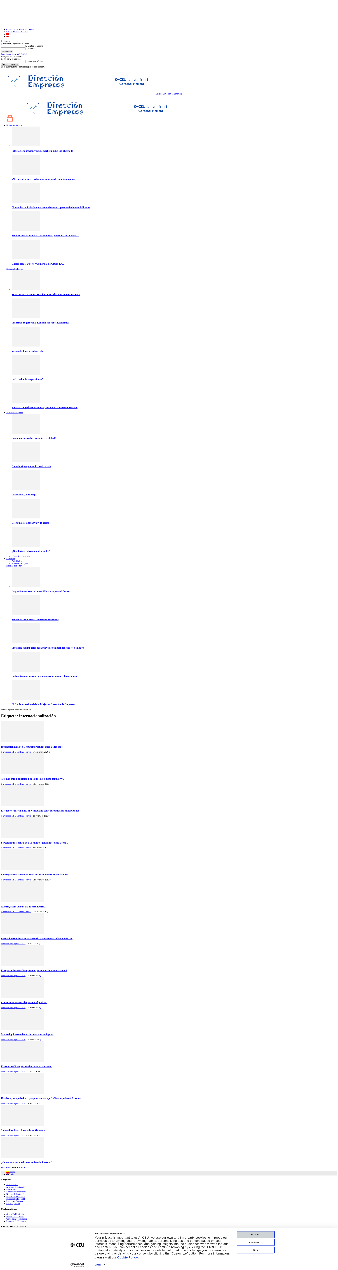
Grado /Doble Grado (15, 1214)
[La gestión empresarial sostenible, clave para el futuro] (26, 586)
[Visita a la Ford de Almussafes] (26, 346)
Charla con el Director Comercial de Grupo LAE (38, 263)
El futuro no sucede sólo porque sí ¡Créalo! (24, 1002)
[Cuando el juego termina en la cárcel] (26, 461)
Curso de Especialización (16, 1219)
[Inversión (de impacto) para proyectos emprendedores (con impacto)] (26, 642)
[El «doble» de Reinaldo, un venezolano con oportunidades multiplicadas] (26, 202)
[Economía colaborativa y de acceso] (26, 518)
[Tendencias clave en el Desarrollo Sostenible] (26, 614)
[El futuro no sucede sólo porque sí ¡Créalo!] (22, 997)
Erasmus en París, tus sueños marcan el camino (26, 1066)
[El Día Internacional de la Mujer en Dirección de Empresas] (26, 699)
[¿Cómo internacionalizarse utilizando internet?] (22, 1157)
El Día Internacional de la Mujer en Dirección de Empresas (43, 704)
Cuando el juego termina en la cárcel (31, 466)
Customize (254, 1242)
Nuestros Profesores (14, 269)
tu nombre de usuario (34, 46)
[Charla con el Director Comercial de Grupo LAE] (26, 259)
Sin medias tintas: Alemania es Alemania (23, 1130)
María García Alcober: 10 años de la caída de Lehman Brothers (46, 294)
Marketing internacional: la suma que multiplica (27, 1034)
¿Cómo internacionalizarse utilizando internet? (26, 1162)
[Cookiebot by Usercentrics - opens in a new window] (77, 1265)
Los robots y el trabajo (24, 494)
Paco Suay (5, 1167)
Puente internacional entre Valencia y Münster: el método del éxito (36, 938)
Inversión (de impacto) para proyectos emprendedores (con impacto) (48, 647)
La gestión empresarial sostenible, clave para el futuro (41, 591)
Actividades (17, 561)
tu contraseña (30, 49)
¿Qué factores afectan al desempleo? (31, 551)
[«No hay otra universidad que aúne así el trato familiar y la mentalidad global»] (26, 174)
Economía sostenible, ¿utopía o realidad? (34, 438)
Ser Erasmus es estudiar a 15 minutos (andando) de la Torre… (45, 235)
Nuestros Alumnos (14, 125)
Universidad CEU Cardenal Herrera (16, 752)
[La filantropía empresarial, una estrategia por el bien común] (26, 671)
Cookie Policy (127, 1257)
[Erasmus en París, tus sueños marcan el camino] (22, 1061)
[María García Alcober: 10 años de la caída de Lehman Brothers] (26, 289)
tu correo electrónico (34, 61)
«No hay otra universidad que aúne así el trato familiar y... (32, 778)
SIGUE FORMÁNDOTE (17, 32)
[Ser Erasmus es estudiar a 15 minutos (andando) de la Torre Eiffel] (26, 230)
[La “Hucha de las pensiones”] (26, 374)
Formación (10, 559)
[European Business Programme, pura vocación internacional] (22, 965)
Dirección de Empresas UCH (13, 944)
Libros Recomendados (21, 556)
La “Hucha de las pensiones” (27, 379)
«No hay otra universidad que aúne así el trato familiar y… (44, 179)
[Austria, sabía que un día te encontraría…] (22, 901)
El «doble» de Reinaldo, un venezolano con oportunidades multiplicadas (51, 207)
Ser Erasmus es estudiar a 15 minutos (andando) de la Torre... (34, 842)
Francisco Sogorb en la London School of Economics (40, 322)
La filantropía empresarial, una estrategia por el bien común (44, 676)
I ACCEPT (255, 1234)
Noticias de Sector (14, 566)
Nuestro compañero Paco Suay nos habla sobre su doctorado (45, 407)
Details (98, 1265)
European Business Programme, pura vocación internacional (34, 970)
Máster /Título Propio (15, 1216)
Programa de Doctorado (16, 1221)
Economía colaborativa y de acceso (30, 522)
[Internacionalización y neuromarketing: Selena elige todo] (26, 146)
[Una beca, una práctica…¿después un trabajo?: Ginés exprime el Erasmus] (22, 1093)
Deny (255, 1250)
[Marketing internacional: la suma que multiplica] (22, 1029)
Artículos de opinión (14, 412)
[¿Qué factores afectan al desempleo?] (26, 546)
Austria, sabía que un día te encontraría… (24, 906)
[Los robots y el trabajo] (26, 489)
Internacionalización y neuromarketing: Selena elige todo (42, 150)
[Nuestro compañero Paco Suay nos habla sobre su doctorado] (26, 402)
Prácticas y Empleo (20, 563)
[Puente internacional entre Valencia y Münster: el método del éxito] (22, 933)
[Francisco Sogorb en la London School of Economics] (26, 317)
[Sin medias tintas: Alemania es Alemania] (22, 1125)
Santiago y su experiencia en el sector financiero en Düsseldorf (34, 874)
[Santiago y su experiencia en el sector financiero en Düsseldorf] (22, 869)
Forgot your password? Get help (14, 54)
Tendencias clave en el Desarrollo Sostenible (35, 619)
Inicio (3, 709)
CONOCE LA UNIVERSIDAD (20, 29)
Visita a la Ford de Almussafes (28, 351)
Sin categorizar (13, 1203)
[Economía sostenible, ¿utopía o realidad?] (26, 433)
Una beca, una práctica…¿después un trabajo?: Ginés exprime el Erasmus (41, 1098)
